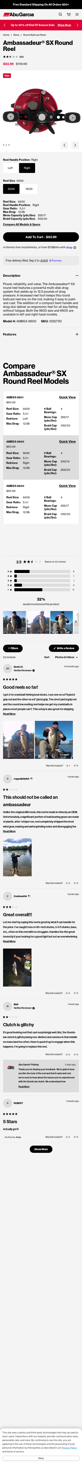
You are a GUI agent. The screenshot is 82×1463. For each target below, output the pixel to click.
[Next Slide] (76, 622)
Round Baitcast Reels (34, 34)
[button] (4, 25)
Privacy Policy (69, 1447)
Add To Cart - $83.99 (41, 237)
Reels (16, 34)
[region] (41, 622)
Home (6, 34)
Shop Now (64, 25)
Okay (41, 1458)
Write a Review (67, 649)
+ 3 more (64, 754)
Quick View (67, 397)
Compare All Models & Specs (21, 224)
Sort (47, 657)
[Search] (60, 14)
